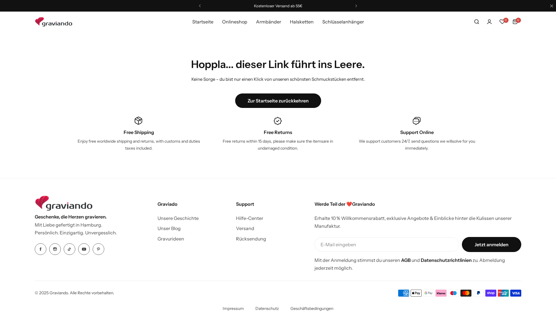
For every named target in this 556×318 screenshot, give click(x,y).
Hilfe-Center (249, 218)
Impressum (233, 308)
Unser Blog (169, 228)
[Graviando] (53, 22)
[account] (489, 21)
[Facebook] (40, 249)
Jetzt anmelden (492, 244)
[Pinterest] (98, 249)
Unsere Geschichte (178, 218)
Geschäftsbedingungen (311, 308)
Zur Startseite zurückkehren (278, 101)
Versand (245, 228)
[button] (199, 5)
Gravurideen (171, 239)
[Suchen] (476, 21)
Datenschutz (267, 308)
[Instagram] (55, 249)
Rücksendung (251, 239)
